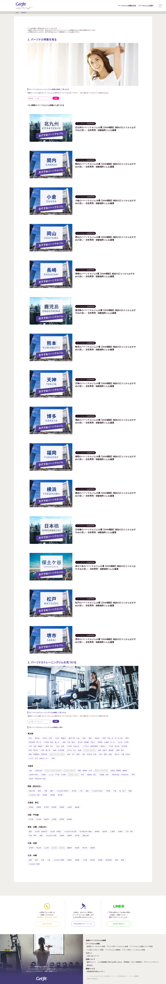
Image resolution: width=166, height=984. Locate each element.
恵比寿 (37, 738)
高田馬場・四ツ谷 (35, 742)
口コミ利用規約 (136, 962)
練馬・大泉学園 (58, 750)
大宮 (81, 791)
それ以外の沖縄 (34, 864)
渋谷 (30, 738)
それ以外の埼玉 (97, 791)
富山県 (38, 819)
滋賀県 (69, 835)
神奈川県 (32, 791)
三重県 (112, 831)
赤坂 (84, 738)
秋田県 (54, 807)
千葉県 (108, 791)
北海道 (31, 807)
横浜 (39, 791)
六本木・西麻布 (60, 738)
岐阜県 (105, 831)
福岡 (30, 860)
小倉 (48, 860)
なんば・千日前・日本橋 (57, 774)
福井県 (46, 819)
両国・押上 (49, 746)
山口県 (46, 848)
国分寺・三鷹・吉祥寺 (122, 754)
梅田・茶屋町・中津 (85, 770)
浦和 (87, 791)
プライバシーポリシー (151, 962)
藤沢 (51, 791)
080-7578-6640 (47, 924)
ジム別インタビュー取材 (95, 950)
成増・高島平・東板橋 (105, 750)
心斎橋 (43, 774)
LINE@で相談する (119, 924)
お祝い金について (93, 956)
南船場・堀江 (91, 774)
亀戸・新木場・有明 (89, 754)
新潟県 (69, 819)
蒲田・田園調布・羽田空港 (38, 754)
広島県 (31, 848)
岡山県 (38, 848)
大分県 (85, 860)
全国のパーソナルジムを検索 (96, 940)
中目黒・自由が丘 (73, 746)
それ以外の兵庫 (51, 835)
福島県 (77, 807)
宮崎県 (100, 860)
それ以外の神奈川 (62, 791)
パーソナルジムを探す (146, 5)
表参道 (97, 738)
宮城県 (61, 807)
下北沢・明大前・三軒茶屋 (118, 746)
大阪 (30, 770)
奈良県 (77, 835)
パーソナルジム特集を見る (127, 5)
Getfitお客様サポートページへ (83, 924)
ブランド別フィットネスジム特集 (133, 950)
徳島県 (92, 848)
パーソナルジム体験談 (112, 950)
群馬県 (52, 795)
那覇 (122, 860)
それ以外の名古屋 (70, 831)
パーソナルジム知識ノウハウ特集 (141, 946)
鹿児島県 (109, 860)
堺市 (133, 774)
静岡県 (97, 831)
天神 (42, 860)
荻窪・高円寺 (33, 750)
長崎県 (77, 860)
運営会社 (90, 965)
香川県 (85, 848)
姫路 (41, 835)
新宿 (127, 738)
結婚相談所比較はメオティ (96, 971)
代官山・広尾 (47, 738)
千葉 (114, 791)
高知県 (77, 848)
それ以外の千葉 (34, 795)
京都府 (61, 835)
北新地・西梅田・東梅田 (118, 770)
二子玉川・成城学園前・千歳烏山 (94, 746)
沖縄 (116, 860)
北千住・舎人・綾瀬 (74, 750)
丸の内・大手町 (123, 742)
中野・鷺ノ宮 (45, 750)
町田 (53, 758)
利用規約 (127, 962)
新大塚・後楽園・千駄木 (86, 742)
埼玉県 (74, 791)
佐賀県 (69, 860)
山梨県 (54, 819)
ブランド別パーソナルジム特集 (117, 946)
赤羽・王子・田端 (73, 754)
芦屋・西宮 (32, 835)
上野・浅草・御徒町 (36, 746)
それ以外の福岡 (58, 860)
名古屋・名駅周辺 (41, 831)
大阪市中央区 (33, 774)
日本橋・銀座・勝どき (51, 742)
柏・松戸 (122, 791)
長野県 (61, 819)
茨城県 (45, 795)
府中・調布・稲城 (105, 754)
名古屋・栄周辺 (55, 831)
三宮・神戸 (129, 831)
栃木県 (60, 795)
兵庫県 (120, 831)
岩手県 (46, 807)
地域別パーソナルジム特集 (96, 946)
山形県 (69, 807)
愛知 (30, 831)
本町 (82, 774)
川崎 (45, 791)
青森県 (38, 807)
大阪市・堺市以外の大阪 (37, 779)
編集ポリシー (91, 962)
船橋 (130, 791)
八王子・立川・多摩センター (39, 758)
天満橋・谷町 (104, 774)
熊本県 (92, 860)
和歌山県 (86, 835)
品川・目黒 (60, 746)
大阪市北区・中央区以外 (120, 774)
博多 (36, 860)
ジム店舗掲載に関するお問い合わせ (109, 962)
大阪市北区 (39, 770)
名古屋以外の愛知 (85, 831)
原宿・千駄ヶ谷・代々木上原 (112, 738)
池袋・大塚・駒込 (69, 742)
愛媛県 (69, 848)
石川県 (31, 819)
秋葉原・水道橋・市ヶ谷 (106, 742)
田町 (90, 738)
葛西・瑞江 (120, 750)
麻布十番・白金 (74, 738)
